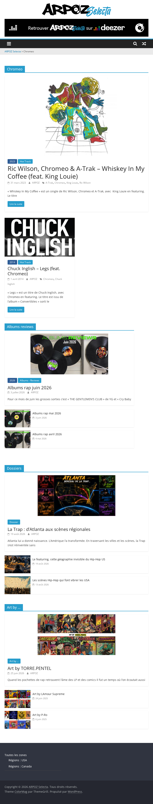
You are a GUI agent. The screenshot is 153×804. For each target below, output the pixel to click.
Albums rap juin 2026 (30, 387)
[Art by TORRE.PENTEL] (76, 616)
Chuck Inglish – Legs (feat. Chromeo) (34, 270)
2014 (12, 262)
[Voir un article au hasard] (144, 43)
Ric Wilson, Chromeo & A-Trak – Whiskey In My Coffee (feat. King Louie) (76, 172)
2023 (12, 161)
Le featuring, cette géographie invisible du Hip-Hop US (68, 559)
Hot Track (25, 161)
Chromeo (60, 182)
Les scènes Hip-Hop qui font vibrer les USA (60, 580)
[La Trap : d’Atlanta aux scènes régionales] (76, 477)
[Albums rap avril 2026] (17, 432)
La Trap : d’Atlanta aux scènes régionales (49, 529)
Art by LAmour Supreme (48, 694)
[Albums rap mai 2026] (17, 411)
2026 (12, 380)
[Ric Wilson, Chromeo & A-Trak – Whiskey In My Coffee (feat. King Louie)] (76, 78)
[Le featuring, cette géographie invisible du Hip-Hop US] (17, 557)
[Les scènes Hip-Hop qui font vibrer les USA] (17, 578)
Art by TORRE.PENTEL (29, 668)
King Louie (72, 182)
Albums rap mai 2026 (46, 413)
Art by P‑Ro (39, 715)
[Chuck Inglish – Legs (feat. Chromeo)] (40, 220)
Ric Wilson (85, 182)
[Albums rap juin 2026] (69, 336)
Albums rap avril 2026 (47, 434)
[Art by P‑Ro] (17, 713)
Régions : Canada (20, 766)
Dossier (14, 522)
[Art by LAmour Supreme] (17, 692)
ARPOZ (36, 182)
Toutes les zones (16, 755)
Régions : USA (18, 760)
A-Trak (49, 182)
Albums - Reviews (29, 380)
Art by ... (14, 661)
